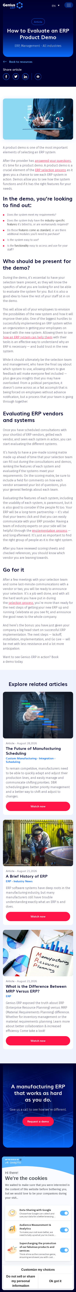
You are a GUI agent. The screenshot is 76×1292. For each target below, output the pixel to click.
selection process (21, 603)
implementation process (49, 530)
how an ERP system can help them (27, 337)
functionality (22, 245)
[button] (55, 5)
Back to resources (20, 61)
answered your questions (53, 161)
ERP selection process (50, 170)
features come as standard (34, 230)
